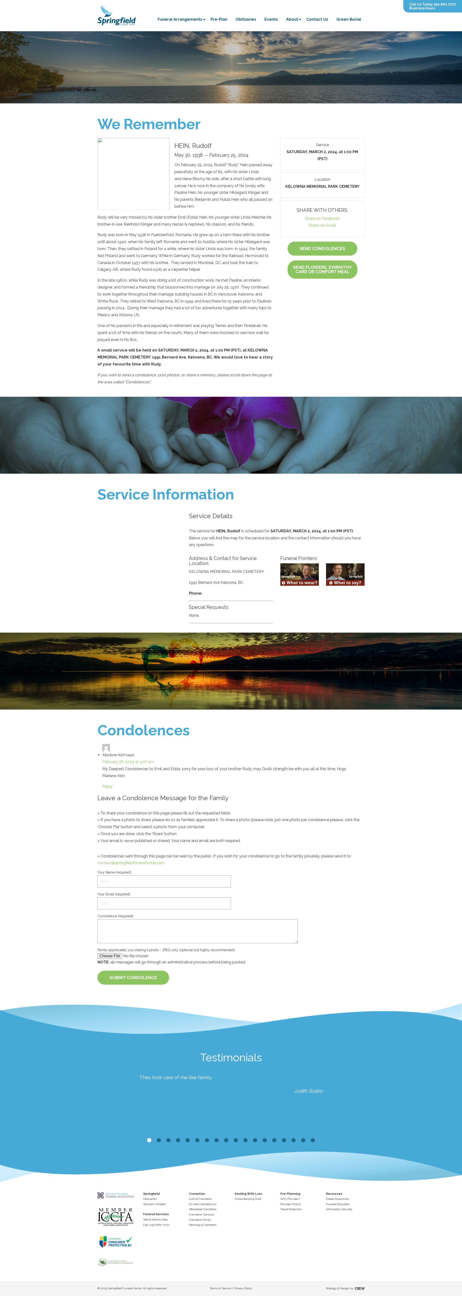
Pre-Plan (219, 19)
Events (271, 19)
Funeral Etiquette (337, 1204)
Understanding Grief (248, 1199)
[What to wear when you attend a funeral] (299, 574)
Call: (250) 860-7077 (156, 1225)
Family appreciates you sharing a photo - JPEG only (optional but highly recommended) (166, 950)
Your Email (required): (114, 894)
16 (293, 1140)
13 (265, 1140)
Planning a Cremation (203, 1225)
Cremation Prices (200, 1219)
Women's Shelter (154, 1204)
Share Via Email (322, 225)
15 (284, 1140)
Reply (107, 786)
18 (313, 1140)
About (292, 19)
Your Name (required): (114, 872)
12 (255, 1140)
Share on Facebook (322, 218)
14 (274, 1140)
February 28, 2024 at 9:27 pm (128, 762)
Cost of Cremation (200, 1199)
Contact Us (317, 19)
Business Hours (422, 8)
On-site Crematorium (203, 1204)
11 (245, 1140)
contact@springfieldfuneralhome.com (131, 863)
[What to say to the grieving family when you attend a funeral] (345, 574)
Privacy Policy (243, 1288)
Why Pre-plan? (290, 1199)
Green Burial (348, 19)
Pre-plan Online (290, 1204)
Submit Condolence (133, 977)
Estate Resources (337, 1199)
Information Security (339, 1209)
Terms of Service (220, 1288)
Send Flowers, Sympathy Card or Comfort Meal (322, 269)
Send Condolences (322, 248)
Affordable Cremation (202, 1209)
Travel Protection (291, 1209)
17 (303, 1140)
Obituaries (246, 19)
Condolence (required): (115, 916)
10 (236, 1140)
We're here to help (155, 1219)
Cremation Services (201, 1214)
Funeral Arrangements (180, 19)
